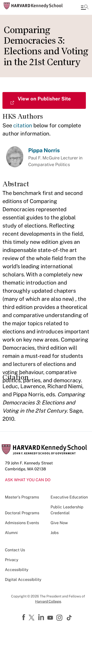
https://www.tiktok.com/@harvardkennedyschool (69, 617)
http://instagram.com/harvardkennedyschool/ (60, 618)
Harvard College (48, 601)
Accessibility (16, 569)
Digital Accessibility (23, 579)
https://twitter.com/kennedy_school (32, 618)
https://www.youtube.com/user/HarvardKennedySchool (50, 618)
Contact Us (15, 550)
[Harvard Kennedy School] (33, 6)
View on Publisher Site (44, 99)
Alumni (11, 532)
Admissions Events (22, 522)
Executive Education (69, 497)
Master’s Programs (22, 497)
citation (22, 125)
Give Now (59, 522)
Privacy (11, 559)
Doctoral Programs (22, 513)
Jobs (55, 532)
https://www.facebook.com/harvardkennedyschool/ (24, 617)
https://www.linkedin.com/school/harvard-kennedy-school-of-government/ (41, 617)
